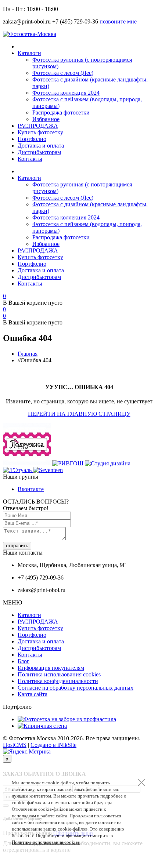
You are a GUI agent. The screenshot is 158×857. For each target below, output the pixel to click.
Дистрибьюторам (39, 152)
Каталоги (29, 53)
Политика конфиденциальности (58, 681)
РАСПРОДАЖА (38, 126)
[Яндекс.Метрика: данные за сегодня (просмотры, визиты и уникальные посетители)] (27, 751)
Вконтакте (31, 489)
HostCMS (14, 745)
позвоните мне (118, 21)
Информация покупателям (51, 668)
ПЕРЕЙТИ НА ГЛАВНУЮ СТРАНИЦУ (79, 414)
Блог (23, 661)
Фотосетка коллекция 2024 (66, 93)
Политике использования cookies (46, 842)
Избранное (46, 119)
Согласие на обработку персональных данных (75, 687)
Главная (27, 354)
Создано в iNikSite (53, 745)
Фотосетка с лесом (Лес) (62, 73)
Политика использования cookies (59, 674)
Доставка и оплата (41, 145)
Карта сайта (32, 694)
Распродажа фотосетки (61, 112)
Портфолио (32, 139)
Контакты (30, 159)
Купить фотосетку (40, 132)
